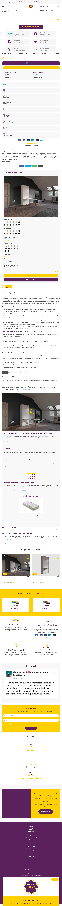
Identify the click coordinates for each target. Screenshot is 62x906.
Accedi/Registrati (31, 858)
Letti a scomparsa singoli (19, 10)
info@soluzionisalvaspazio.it (31, 869)
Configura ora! (47, 811)
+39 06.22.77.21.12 (12, 2)
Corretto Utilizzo (18, 372)
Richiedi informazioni (7, 161)
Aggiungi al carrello (31, 275)
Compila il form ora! (7, 539)
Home (3, 10)
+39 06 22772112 (6, 543)
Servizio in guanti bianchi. (53, 530)
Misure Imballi (26, 372)
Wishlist (31, 860)
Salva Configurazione (31, 279)
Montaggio (10, 372)
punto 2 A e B (39, 724)
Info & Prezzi (31, 517)
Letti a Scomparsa (9, 10)
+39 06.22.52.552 (31, 866)
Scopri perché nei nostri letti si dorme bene (15, 490)
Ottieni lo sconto (31, 67)
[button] (59, 33)
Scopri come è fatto (9, 441)
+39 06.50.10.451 (31, 867)
